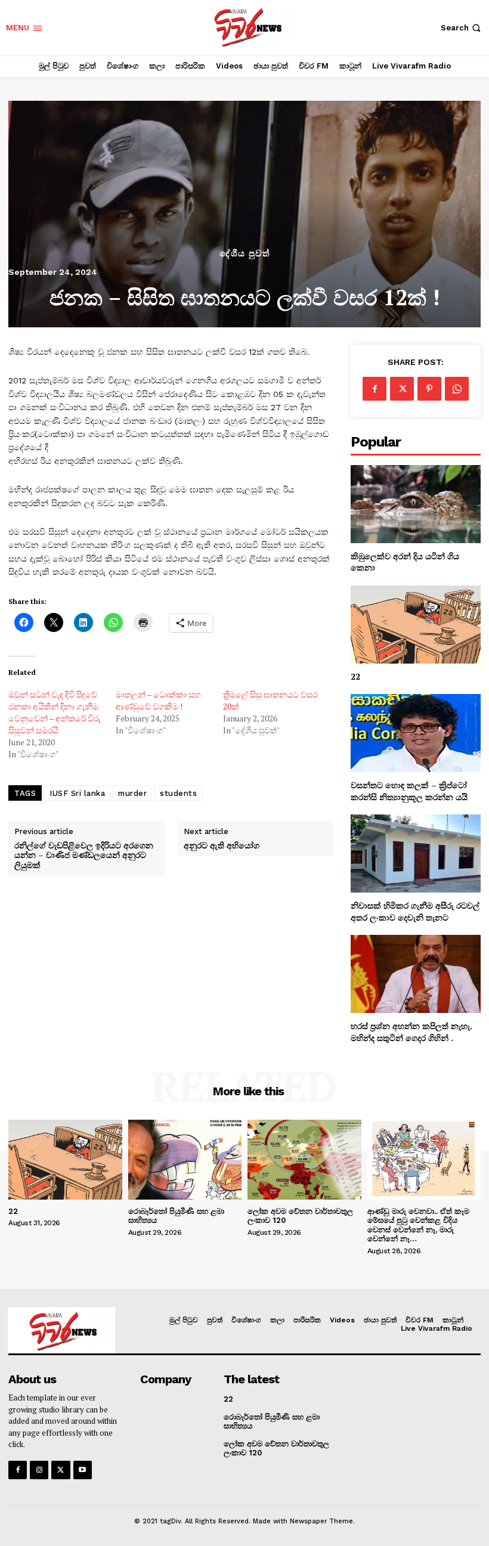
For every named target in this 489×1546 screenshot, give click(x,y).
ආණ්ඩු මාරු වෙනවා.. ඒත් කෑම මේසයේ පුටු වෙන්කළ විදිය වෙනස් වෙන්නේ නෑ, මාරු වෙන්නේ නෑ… (418, 1225)
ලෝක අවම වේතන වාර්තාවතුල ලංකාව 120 (300, 1216)
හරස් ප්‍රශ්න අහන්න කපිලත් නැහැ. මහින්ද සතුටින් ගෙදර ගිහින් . (411, 1031)
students (178, 793)
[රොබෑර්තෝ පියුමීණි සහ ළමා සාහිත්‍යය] (185, 1159)
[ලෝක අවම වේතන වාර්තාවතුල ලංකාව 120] (304, 1159)
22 (355, 676)
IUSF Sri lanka (77, 793)
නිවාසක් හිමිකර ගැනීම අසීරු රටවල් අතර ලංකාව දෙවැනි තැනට (415, 911)
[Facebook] (374, 389)
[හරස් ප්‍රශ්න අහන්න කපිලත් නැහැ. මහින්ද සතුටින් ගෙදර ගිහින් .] (416, 974)
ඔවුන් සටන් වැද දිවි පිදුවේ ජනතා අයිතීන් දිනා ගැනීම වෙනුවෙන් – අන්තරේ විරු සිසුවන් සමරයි (54, 712)
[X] (402, 389)
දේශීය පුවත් (244, 253)
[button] (462, 27)
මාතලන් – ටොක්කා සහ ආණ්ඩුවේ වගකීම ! (158, 700)
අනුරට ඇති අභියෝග (221, 846)
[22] (416, 624)
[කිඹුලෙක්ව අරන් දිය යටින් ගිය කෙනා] (416, 504)
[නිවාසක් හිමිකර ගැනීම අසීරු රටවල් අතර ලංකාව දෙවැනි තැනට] (416, 853)
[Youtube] (82, 1470)
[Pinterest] (429, 389)
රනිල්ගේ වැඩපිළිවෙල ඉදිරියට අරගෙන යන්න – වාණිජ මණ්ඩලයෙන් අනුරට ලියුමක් (83, 855)
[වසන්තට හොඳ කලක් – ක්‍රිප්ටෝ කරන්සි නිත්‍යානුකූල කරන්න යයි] (416, 733)
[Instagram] (39, 1470)
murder (132, 793)
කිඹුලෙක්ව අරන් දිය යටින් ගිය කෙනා (405, 562)
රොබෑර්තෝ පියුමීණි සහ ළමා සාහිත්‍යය (176, 1216)
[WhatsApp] (457, 389)
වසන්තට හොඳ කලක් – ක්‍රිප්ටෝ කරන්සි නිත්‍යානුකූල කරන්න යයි (409, 791)
